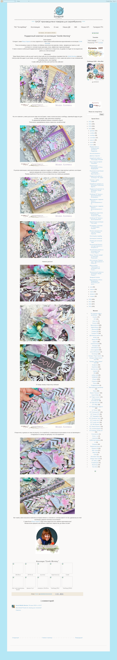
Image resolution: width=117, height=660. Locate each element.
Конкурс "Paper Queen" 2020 (96, 362)
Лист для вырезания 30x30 (18, 588)
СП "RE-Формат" (95, 424)
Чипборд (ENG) (67, 588)
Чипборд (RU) (55, 588)
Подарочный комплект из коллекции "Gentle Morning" (97, 190)
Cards (68, 574)
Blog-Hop (95, 452)
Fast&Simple (94, 462)
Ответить (18, 610)
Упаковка (94, 444)
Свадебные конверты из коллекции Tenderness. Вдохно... (97, 185)
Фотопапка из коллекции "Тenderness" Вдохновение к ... (97, 172)
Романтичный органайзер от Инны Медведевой (96, 167)
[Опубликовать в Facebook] (61, 594)
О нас (56, 27)
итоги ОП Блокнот (95, 352)
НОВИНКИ (95, 377)
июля (91, 142)
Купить (47, 27)
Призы (95, 391)
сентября (93, 137)
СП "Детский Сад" (95, 402)
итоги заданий (95, 349)
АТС (95, 319)
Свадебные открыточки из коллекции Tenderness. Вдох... (96, 214)
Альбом (95, 317)
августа (92, 140)
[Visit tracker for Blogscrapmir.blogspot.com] (95, 471)
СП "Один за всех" (95, 397)
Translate (100, 42)
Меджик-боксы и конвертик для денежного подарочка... (94, 149)
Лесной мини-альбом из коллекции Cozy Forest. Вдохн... (96, 251)
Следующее (15, 637)
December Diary (95, 456)
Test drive (94, 466)
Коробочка (95, 367)
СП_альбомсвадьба (95, 428)
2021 (90, 124)
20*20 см (30, 574)
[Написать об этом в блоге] (58, 594)
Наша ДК (66, 27)
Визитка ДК (95, 329)
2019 (90, 128)
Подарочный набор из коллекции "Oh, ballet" (96, 176)
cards (95, 454)
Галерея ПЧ (98, 27)
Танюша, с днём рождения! (94, 180)
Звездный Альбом (95, 277)
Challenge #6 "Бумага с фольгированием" (96, 218)
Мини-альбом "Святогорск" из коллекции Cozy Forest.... (95, 267)
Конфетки (95, 365)
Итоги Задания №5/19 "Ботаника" (96, 162)
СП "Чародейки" (94, 416)
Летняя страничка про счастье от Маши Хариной (96, 232)
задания (95, 341)
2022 (90, 121)
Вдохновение (94, 325)
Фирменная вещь (95, 446)
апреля (92, 289)
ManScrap (95, 464)
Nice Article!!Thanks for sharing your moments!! (29, 607)
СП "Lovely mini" (94, 422)
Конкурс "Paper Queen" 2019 (96, 358)
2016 (90, 304)
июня (91, 144)
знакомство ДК (95, 343)
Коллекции (35, 27)
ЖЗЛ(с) (95, 337)
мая (91, 287)
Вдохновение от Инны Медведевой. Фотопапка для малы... (96, 282)
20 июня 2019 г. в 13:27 (35, 605)
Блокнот (95, 323)
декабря (92, 130)
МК (75, 27)
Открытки (94, 381)
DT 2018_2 (95, 460)
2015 (90, 306)
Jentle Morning (72, 56)
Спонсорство (95, 434)
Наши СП (85, 27)
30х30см (18, 574)
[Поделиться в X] (59, 594)
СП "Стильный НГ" (95, 412)
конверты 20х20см (43, 588)
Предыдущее (79, 637)
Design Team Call (95, 458)
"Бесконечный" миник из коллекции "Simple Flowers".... (96, 273)
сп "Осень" (95, 410)
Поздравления (95, 385)
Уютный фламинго (95, 153)
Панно (95, 383)
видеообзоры (94, 327)
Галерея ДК (95, 331)
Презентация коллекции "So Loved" (96, 222)
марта (92, 291)
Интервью (95, 345)
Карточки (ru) (55, 574)
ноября (92, 133)
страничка (95, 438)
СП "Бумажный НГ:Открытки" (95, 399)
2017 (90, 301)
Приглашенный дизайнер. (96, 387)
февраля (93, 294)
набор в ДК (95, 375)
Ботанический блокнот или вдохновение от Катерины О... (96, 246)
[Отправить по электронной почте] (56, 594)
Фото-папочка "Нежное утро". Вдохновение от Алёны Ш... (97, 262)
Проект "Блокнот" (95, 393)
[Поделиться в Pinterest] (62, 594)
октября (92, 135)
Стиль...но (95, 436)
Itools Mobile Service (22, 605)
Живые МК (95, 339)
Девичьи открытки (95, 155)
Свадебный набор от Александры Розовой (96, 158)
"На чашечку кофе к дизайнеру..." (96, 314)
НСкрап (94, 379)
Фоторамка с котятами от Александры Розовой (96, 227)
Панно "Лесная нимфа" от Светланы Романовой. (96, 256)
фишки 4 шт (30, 588)
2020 (90, 126)
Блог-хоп (95, 321)
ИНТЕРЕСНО (95, 347)
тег (95, 442)
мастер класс (94, 369)
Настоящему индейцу (96, 236)
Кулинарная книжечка (96, 238)
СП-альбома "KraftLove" (96, 430)
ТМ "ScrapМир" (20, 27)
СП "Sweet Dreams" (94, 426)
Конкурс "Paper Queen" (95, 356)
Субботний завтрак (95, 440)
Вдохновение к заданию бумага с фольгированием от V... (96, 208)
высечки (42, 574)
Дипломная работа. (95, 335)
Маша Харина (26, 41)
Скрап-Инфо (95, 395)
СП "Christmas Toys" (94, 418)
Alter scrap (95, 450)
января (92, 296)
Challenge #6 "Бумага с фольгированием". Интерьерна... (96, 195)
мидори (95, 371)
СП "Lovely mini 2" (95, 420)
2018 (90, 299)
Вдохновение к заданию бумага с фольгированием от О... (96, 201)
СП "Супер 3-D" (94, 414)
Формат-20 (95, 448)
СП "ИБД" (94, 404)
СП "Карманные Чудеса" (96, 406)
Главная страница (47, 637)
